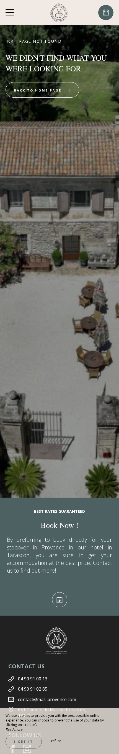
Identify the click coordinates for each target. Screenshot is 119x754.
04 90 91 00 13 (32, 679)
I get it (23, 741)
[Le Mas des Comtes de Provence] (59, 12)
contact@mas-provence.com (47, 699)
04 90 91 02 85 (32, 689)
